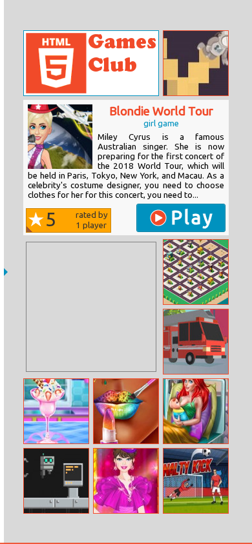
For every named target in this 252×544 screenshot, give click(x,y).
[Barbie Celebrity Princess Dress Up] (126, 481)
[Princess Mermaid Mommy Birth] (196, 411)
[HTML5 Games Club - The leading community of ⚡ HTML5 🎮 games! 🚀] (91, 63)
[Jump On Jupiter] (196, 63)
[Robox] (56, 481)
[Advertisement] (91, 306)
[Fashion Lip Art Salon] (126, 411)
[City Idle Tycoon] (196, 272)
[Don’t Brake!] (196, 341)
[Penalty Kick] (196, 481)
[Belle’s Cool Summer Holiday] (56, 411)
